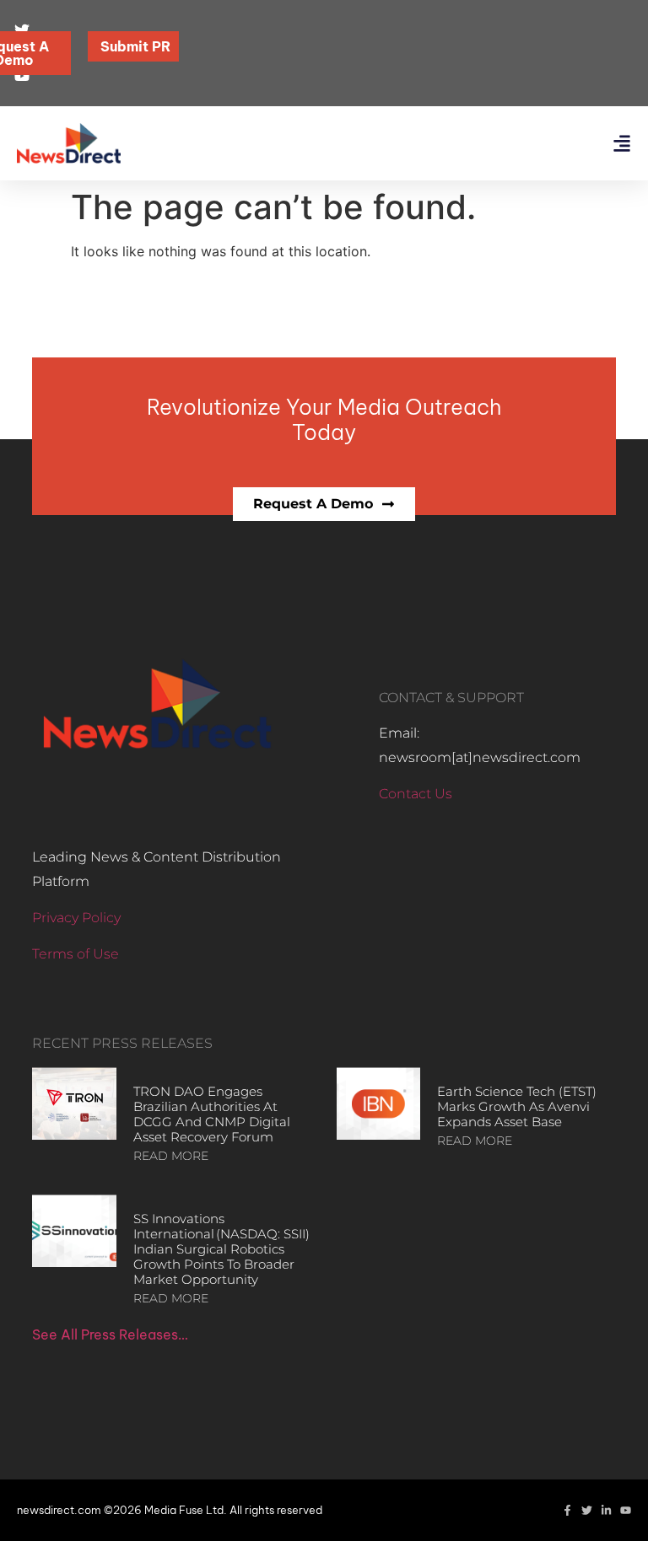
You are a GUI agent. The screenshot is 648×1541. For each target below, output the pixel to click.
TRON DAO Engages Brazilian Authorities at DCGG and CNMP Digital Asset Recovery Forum (211, 1114)
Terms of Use (75, 954)
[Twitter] (586, 1510)
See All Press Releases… (110, 1334)
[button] (621, 144)
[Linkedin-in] (606, 1510)
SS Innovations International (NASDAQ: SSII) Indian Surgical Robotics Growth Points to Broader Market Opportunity (221, 1249)
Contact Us (415, 794)
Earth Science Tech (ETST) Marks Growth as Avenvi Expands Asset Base (517, 1106)
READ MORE (170, 1155)
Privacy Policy (76, 918)
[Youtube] (625, 1510)
